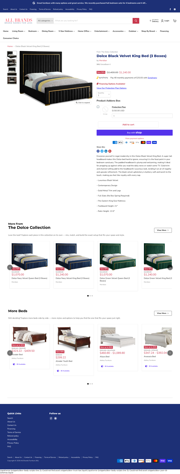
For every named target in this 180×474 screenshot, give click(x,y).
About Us (13, 9)
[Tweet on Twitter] (102, 151)
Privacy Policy (82, 9)
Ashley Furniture (17, 358)
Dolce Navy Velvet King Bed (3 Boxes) (72, 278)
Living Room (18, 31)
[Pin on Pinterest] (109, 151)
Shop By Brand (148, 31)
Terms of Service (45, 9)
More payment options (134, 138)
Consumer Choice (11, 38)
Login (166, 20)
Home (5, 31)
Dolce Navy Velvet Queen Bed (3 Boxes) (29, 278)
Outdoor (133, 31)
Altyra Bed (104, 356)
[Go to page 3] (92, 295)
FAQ (90, 9)
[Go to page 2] (90, 295)
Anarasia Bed (150, 356)
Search (5, 9)
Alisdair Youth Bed (64, 361)
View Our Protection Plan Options (111, 88)
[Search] (136, 21)
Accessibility (69, 9)
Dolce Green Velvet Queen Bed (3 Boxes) (115, 279)
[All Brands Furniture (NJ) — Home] (18, 20)
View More (161, 230)
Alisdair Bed (17, 354)
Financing (33, 9)
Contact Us (23, 9)
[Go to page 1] (88, 295)
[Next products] (170, 267)
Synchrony (152, 77)
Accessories (118, 31)
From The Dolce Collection (107, 52)
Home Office (84, 31)
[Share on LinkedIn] (105, 151)
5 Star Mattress (66, 31)
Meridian (103, 60)
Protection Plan (119, 107)
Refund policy (58, 9)
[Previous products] (10, 267)
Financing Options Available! (112, 84)
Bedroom (32, 31)
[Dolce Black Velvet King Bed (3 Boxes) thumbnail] (12, 54)
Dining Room (48, 31)
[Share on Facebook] (98, 151)
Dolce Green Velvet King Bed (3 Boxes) (161, 278)
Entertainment (101, 31)
